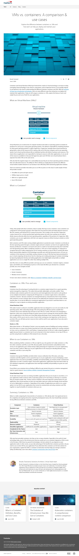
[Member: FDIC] (69, 554)
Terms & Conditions (53, 553)
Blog (19, 7)
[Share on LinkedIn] (63, 79)
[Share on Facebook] (66, 79)
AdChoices (29, 553)
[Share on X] (61, 79)
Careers (24, 7)
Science (15, 7)
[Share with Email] (68, 79)
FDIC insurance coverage (16, 541)
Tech (5, 7)
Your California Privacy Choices (38, 553)
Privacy (23, 553)
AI (10, 7)
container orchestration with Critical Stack (43, 449)
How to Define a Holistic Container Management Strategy (39, 370)
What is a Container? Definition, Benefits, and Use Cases (46, 278)
